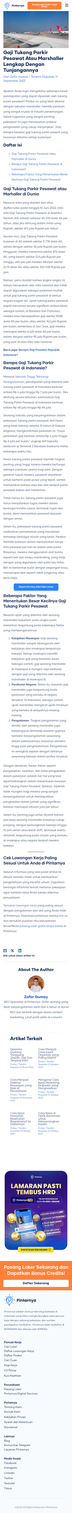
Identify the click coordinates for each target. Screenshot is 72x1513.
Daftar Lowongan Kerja (19, 1351)
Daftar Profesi (13, 1355)
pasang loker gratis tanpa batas (41, 926)
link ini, (63, 916)
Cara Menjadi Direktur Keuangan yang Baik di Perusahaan (21, 1085)
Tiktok (8, 1488)
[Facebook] (5, 950)
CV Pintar (10, 1370)
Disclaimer (11, 1427)
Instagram (10, 1467)
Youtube (9, 1483)
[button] (66, 6)
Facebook (10, 1463)
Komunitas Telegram (17, 1445)
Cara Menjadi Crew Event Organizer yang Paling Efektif (48, 1053)
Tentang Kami (13, 1407)
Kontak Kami (12, 1412)
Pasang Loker (12, 1389)
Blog (7, 1440)
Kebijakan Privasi (15, 1417)
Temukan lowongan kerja (20, 905)
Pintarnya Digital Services (21, 1393)
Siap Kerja (10, 1365)
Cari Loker (10, 1346)
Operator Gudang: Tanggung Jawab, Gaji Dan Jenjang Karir (21, 1055)
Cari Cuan (10, 1360)
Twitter (8, 1478)
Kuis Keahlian (12, 1375)
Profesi (13, 1064)
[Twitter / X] (12, 950)
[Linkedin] (19, 950)
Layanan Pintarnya (16, 1449)
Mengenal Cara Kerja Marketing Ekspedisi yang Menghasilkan (48, 1084)
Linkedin (56, 1017)
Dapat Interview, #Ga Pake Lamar (36, 587)
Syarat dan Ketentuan (18, 1422)
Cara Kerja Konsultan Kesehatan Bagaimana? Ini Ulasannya (20, 1119)
